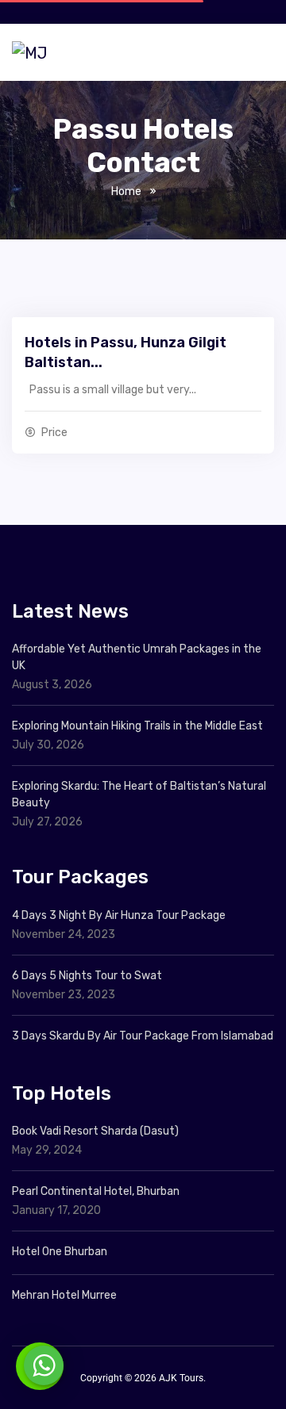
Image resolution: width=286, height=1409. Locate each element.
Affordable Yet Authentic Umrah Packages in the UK (136, 657)
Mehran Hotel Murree (64, 1295)
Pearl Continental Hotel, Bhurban (96, 1191)
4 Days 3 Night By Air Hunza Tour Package (119, 915)
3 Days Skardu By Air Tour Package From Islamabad (142, 1036)
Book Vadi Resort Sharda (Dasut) (95, 1131)
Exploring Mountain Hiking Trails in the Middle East (137, 726)
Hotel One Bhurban (59, 1251)
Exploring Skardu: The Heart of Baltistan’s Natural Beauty (139, 794)
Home (126, 191)
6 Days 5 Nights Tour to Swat (87, 975)
